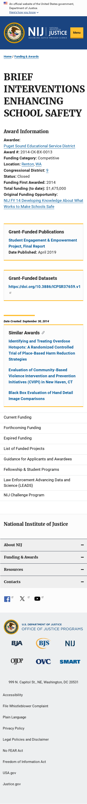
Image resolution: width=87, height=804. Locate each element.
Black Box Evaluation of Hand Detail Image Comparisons (41, 395)
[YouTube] (39, 600)
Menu (77, 32)
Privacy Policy (13, 728)
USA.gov (9, 773)
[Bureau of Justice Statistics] (43, 649)
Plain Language (14, 717)
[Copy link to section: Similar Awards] (42, 332)
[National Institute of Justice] (70, 647)
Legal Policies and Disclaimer (26, 739)
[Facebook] (9, 600)
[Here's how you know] (43, 8)
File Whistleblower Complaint (25, 706)
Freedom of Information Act (24, 762)
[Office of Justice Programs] (14, 32)
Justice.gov (12, 784)
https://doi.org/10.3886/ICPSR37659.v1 (43, 286)
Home (8, 56)
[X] (24, 600)
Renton (28, 164)
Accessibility (13, 695)
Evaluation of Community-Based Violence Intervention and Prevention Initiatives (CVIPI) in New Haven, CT (42, 376)
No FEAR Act (13, 751)
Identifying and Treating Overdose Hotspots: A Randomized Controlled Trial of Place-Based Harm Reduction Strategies (42, 350)
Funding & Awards (26, 56)
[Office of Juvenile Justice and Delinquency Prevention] (17, 665)
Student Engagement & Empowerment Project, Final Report (43, 243)
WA (38, 164)
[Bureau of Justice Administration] (17, 646)
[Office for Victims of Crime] (43, 665)
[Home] (48, 33)
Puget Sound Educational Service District (39, 146)
